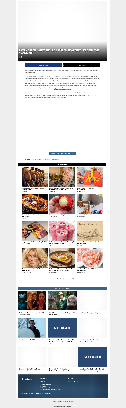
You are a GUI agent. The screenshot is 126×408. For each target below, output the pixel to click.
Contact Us (42, 381)
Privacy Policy (43, 386)
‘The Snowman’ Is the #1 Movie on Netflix (31, 340)
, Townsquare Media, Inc (36, 393)
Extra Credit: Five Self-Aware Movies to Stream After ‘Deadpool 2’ (30, 370)
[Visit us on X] (78, 381)
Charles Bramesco (25, 56)
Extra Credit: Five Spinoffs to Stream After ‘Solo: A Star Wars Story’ (92, 341)
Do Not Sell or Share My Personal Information (50, 389)
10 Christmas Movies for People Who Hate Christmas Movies (31, 314)
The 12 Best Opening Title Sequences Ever (92, 313)
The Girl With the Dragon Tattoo (44, 159)
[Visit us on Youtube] (72, 381)
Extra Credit (38, 70)
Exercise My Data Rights (45, 387)
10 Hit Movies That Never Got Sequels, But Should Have (62, 314)
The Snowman (55, 159)
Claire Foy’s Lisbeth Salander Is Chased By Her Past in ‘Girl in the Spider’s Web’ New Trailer (62, 342)
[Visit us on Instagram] (69, 381)
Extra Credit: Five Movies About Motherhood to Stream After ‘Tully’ (59, 370)
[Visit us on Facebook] (75, 381)
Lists (32, 162)
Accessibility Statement (45, 384)
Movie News (36, 162)
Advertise (42, 383)
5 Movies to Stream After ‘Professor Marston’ (62, 153)
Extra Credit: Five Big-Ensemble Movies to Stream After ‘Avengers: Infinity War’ (92, 370)
